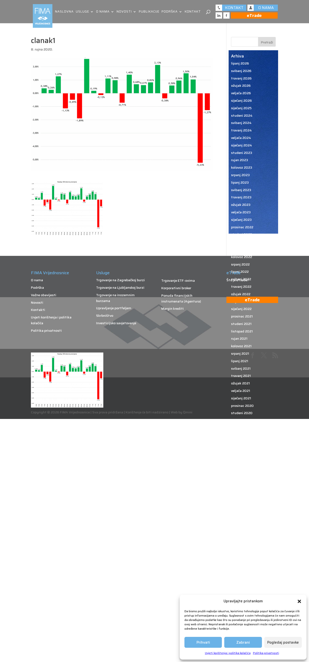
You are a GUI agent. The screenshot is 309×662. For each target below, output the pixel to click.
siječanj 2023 (241, 219)
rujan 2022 (239, 249)
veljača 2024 (241, 137)
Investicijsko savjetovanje (116, 323)
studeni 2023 (241, 152)
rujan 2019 (239, 517)
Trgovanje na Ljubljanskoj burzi (120, 287)
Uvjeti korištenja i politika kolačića (228, 653)
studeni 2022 (241, 234)
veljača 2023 (241, 212)
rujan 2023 (239, 160)
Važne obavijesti (43, 295)
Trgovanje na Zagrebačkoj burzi (120, 280)
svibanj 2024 (241, 122)
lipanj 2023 (240, 182)
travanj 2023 (241, 197)
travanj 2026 (241, 78)
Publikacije (149, 12)
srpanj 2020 (240, 443)
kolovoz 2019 (241, 524)
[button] (299, 601)
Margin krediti (172, 308)
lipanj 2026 (240, 63)
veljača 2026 (241, 93)
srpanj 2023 (240, 175)
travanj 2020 (241, 465)
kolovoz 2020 (242, 435)
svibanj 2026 (241, 70)
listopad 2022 (242, 242)
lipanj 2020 (240, 450)
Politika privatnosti (266, 653)
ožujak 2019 (240, 561)
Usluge (82, 12)
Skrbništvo (104, 315)
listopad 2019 (242, 509)
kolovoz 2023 (241, 167)
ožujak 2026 (241, 85)
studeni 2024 (242, 115)
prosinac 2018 (242, 584)
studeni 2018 (241, 591)
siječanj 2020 (241, 487)
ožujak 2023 (241, 204)
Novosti (124, 12)
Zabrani (243, 642)
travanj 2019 (241, 554)
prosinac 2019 (242, 494)
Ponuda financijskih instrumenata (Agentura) (181, 298)
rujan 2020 (239, 428)
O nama (103, 12)
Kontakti (38, 309)
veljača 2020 (241, 480)
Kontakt (193, 12)
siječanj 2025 (241, 108)
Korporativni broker (176, 288)
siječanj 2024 (241, 145)
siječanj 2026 (241, 100)
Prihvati (203, 642)
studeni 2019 (241, 502)
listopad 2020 (242, 420)
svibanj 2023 (241, 190)
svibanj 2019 (241, 547)
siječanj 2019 (241, 576)
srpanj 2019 (240, 532)
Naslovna (64, 12)
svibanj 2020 (241, 457)
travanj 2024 (241, 130)
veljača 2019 (241, 569)
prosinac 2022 (242, 227)
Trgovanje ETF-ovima (178, 280)
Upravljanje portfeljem (113, 308)
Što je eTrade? (237, 280)
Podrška (170, 12)
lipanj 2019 (240, 539)
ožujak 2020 (241, 472)
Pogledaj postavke (283, 642)
